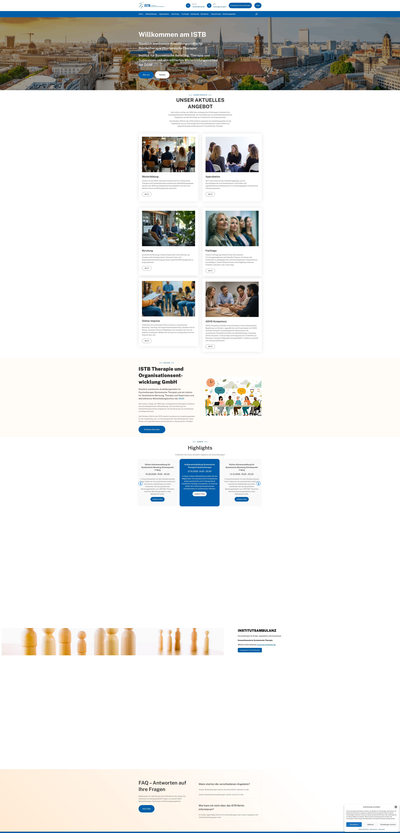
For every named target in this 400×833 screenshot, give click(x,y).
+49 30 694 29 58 (198, 7)
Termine (162, 75)
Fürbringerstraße (219, 7)
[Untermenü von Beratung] (179, 14)
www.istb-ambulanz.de (266, 645)
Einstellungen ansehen (388, 824)
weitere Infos (157, 499)
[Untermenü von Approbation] (169, 14)
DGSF (148, 65)
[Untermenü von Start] (143, 14)
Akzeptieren (354, 824)
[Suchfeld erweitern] (256, 14)
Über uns (146, 75)
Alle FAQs (146, 809)
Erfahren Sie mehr (152, 429)
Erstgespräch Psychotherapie (240, 5)
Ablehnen (370, 824)
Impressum (381, 829)
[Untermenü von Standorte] (209, 14)
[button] (396, 807)
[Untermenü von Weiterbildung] (157, 14)
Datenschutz (373, 829)
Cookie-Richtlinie (364, 829)
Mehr (147, 194)
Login (258, 5)
